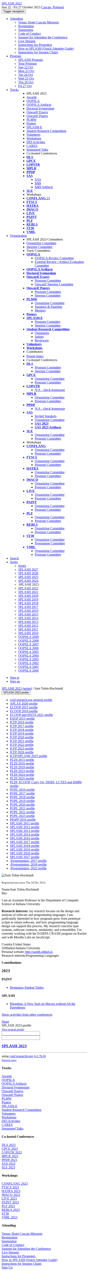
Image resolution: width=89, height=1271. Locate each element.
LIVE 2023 (9, 1198)
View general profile (13, 1029)
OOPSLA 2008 (28, 640)
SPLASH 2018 (28, 603)
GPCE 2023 (10, 1148)
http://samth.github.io (38, 952)
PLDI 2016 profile (22, 763)
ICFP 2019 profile (22, 733)
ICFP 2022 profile (22, 745)
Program (15, 56)
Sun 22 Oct (25, 67)
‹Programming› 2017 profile (28, 861)
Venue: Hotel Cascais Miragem (38, 22)
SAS (38, 179)
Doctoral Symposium (40, 108)
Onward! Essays (37, 112)
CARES (31, 146)
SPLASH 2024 (28, 580)
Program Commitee (47, 321)
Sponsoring (25, 30)
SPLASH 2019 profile (24, 849)
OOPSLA (33, 101)
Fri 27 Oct (25, 86)
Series (22, 566)
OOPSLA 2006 (28, 648)
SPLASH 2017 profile (24, 842)
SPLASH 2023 (12, 688)
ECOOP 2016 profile (24, 711)
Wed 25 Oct (26, 78)
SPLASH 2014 (28, 618)
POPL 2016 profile (22, 789)
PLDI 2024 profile (22, 774)
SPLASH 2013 (28, 622)
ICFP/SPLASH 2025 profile (28, 756)
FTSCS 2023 (10, 1187)
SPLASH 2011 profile (24, 823)
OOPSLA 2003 (28, 659)
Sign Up (7, 1267)
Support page (9, 1060)
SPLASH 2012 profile (24, 827)
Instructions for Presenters (35, 45)
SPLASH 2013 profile (24, 831)
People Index (35, 356)
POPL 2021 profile (22, 808)
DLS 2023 (9, 1145)
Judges (39, 336)
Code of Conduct (29, 33)
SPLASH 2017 (28, 607)
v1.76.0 (40, 1056)
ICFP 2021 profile (22, 741)
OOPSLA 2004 (28, 655)
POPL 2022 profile (22, 812)
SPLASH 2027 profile (24, 857)
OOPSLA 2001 (28, 667)
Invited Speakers (46, 416)
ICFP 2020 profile (22, 737)
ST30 (5, 1213)
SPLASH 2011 (28, 629)
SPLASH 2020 (28, 595)
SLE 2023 (8, 1167)
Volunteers (33, 134)
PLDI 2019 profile (22, 767)
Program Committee (48, 280)
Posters (31, 123)
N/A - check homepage (50, 390)
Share (5, 1021)
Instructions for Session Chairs (38, 52)
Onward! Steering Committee (54, 284)
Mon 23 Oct (26, 71)
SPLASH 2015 (28, 614)
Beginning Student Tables (27, 987)
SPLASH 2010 (28, 633)
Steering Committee (39, 247)
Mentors (40, 310)
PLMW (31, 119)
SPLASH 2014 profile (24, 834)
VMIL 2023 (9, 1217)
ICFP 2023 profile (22, 748)
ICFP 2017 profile (22, 726)
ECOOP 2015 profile (24, 707)
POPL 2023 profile (22, 816)
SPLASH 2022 (28, 588)
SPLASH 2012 (28, 625)
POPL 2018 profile (22, 797)
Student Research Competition (46, 131)
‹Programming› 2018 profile (28, 864)
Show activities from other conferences (27, 1014)
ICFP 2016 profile (22, 722)
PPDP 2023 (9, 1160)
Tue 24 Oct (25, 75)
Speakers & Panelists (48, 306)
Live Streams (26, 41)
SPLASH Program (30, 60)
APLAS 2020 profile (23, 703)
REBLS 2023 (11, 1210)
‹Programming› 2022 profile (28, 868)
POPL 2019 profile (22, 801)
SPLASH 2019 (28, 599)
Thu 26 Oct (25, 82)
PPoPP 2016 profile (23, 819)
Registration (26, 26)
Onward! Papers (37, 116)
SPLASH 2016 (28, 610)
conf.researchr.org (21, 1056)
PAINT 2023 (10, 1202)
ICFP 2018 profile (22, 730)
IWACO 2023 (11, 1195)
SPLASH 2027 (28, 569)
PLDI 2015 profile (22, 759)
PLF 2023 (8, 1206)
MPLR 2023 (10, 1156)
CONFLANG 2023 (15, 1183)
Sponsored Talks (37, 149)
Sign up (15, 681)
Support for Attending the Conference (42, 37)
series (27, 688)
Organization (18, 235)
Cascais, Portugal (52, 7)
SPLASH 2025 (28, 577)
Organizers (42, 333)
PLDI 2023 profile (22, 771)
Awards (31, 97)
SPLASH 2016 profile (24, 838)
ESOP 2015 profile (22, 718)
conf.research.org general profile (31, 700)
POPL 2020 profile (22, 804)
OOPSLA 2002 (28, 663)
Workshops (33, 138)
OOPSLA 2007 (28, 644)
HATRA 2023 (11, 1191)
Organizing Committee (41, 243)
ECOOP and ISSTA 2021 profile (31, 715)
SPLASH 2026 (28, 573)
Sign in (14, 677)
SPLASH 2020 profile (24, 853)
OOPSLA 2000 (28, 670)
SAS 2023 (8, 1163)
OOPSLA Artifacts (38, 104)
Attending (16, 18)
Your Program (27, 63)
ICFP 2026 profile (22, 752)
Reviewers (42, 340)
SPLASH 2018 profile (24, 846)
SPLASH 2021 (28, 592)
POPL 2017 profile (22, 793)
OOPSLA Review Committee (54, 258)
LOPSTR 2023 (12, 1152)
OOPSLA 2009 (28, 637)
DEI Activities (35, 142)
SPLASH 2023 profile (16, 692)
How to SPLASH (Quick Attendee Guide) (46, 48)
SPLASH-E (34, 127)
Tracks (14, 89)
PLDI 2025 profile (22, 778)
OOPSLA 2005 (28, 652)
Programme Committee (50, 543)
